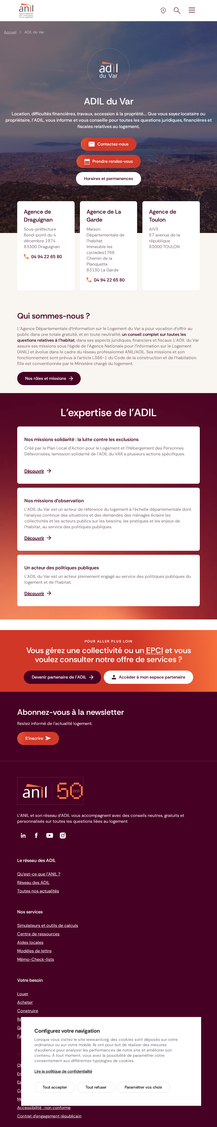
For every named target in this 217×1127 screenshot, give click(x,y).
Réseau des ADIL (33, 882)
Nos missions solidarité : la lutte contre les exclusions (81, 439)
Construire (27, 1011)
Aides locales (30, 942)
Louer (22, 994)
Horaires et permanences (108, 178)
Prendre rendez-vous (112, 161)
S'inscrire (34, 738)
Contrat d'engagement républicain (49, 1116)
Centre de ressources (38, 934)
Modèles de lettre (34, 951)
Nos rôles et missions (45, 378)
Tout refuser (95, 1087)
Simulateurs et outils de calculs (47, 925)
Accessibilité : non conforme (44, 1107)
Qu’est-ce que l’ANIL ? (38, 874)
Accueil (10, 32)
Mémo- (35, 959)
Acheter (25, 1002)
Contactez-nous (113, 144)
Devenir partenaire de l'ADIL (59, 677)
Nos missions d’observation (54, 501)
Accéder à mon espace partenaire (152, 677)
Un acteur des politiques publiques (61, 568)
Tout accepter (55, 1087)
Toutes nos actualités (38, 891)
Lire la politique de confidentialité (63, 1071)
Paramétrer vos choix (143, 1087)
